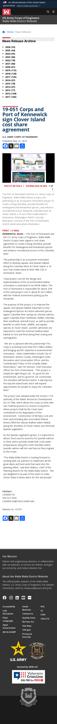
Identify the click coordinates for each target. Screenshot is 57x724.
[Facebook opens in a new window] (4, 597)
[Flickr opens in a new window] (29, 597)
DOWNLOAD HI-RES (36, 185)
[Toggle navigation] (52, 12)
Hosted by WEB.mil (27, 666)
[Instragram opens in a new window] (11, 597)
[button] (29, 5)
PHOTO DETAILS (13, 185)
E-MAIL (15, 230)
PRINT (5, 230)
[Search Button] (46, 12)
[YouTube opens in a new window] (23, 597)
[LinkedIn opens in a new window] (17, 597)
